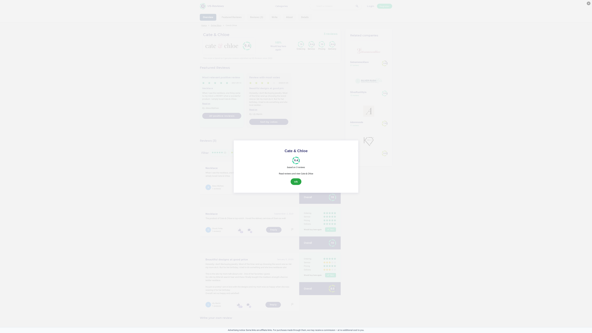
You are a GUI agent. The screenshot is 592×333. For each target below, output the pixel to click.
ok (296, 181)
